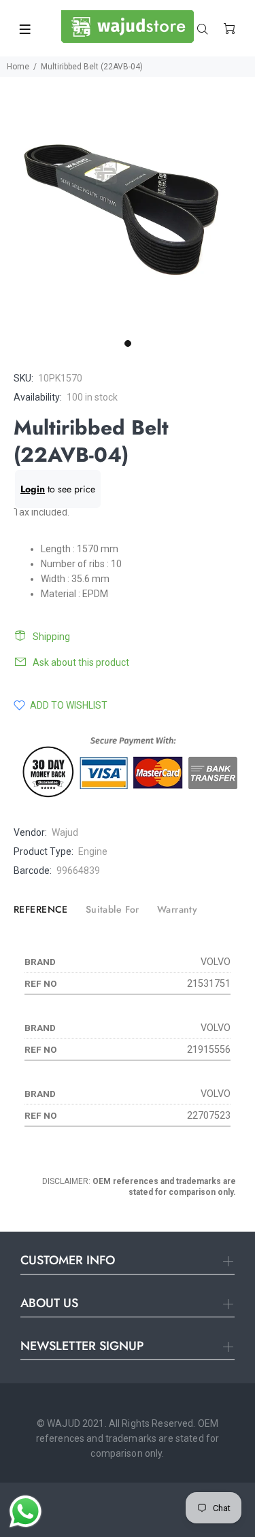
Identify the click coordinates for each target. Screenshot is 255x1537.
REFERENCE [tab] (41, 909)
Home (18, 66)
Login (32, 489)
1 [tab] (127, 343)
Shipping (51, 636)
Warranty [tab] (177, 909)
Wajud (65, 832)
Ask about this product (81, 662)
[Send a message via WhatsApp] (25, 1511)
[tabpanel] (127, 204)
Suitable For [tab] (112, 909)
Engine (92, 851)
